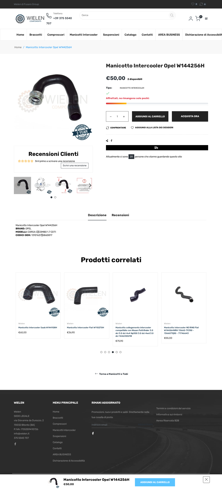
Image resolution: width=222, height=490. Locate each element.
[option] (38, 309)
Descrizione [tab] (97, 215)
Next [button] (90, 185)
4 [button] (113, 352)
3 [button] (109, 352)
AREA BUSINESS (62, 454)
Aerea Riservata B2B (167, 420)
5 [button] (117, 352)
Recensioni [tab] (120, 215)
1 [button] (51, 197)
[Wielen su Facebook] (93, 433)
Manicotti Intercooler (64, 430)
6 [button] (120, 352)
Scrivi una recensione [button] (75, 165)
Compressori (60, 423)
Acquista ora (190, 116)
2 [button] (55, 197)
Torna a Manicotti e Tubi (113, 374)
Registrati (145, 424)
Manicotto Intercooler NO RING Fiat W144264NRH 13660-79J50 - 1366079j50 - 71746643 (181, 330)
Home (18, 47)
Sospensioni (59, 436)
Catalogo (58, 442)
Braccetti (58, 417)
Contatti (57, 448)
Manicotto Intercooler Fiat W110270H (85, 327)
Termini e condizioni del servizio (173, 408)
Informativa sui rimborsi (169, 414)
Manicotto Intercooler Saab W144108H (37, 327)
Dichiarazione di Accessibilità (69, 460)
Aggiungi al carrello (155, 482)
